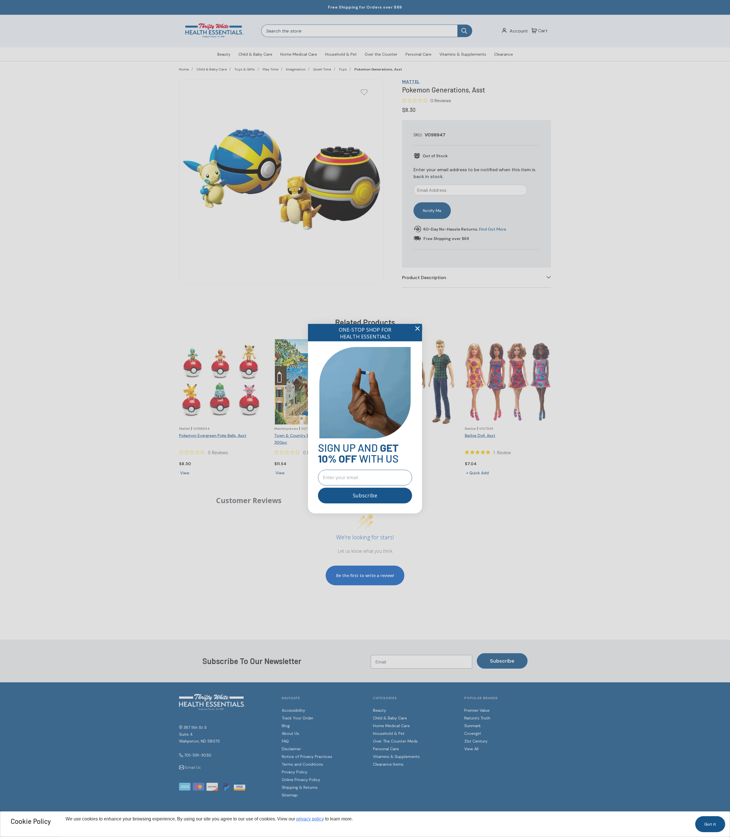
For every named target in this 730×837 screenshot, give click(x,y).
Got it (710, 824)
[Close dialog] (417, 328)
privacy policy (310, 818)
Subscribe (365, 495)
